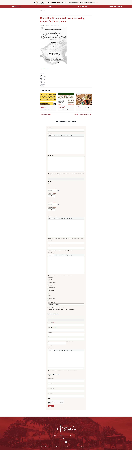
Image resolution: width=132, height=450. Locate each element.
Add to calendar (45, 69)
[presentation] (48, 99)
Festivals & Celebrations (52, 292)
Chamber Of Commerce (52, 282)
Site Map (69, 438)
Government (50, 293)
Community (42, 85)
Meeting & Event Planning (73, 2)
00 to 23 (49, 197)
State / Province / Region (70, 341)
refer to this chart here (65, 199)
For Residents (55, 2)
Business (50, 280)
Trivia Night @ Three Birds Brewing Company (82, 114)
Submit (50, 406)
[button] (51, 135)
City (48, 341)
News (62, 447)
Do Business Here (82, 6)
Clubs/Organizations (52, 284)
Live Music (50, 296)
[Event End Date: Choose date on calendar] (57, 204)
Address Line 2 (50, 336)
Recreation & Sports (52, 298)
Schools (50, 300)
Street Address (50, 332)
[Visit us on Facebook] (66, 442)
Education (50, 288)
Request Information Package (47, 447)
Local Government (62, 2)
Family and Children (51, 290)
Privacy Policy (64, 438)
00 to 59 (53, 197)
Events (49, 2)
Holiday (50, 295)
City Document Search (79, 447)
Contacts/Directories (83, 2)
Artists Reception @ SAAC (46, 114)
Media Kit (57, 447)
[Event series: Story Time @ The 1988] (88, 107)
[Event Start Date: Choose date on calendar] (57, 190)
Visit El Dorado (16, 6)
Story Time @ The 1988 (81, 106)
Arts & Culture (51, 279)
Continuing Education (52, 287)
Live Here (49, 6)
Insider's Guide (92, 2)
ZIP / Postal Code (50, 345)
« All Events (42, 10)
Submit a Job (88, 447)
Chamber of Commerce (115, 6)
